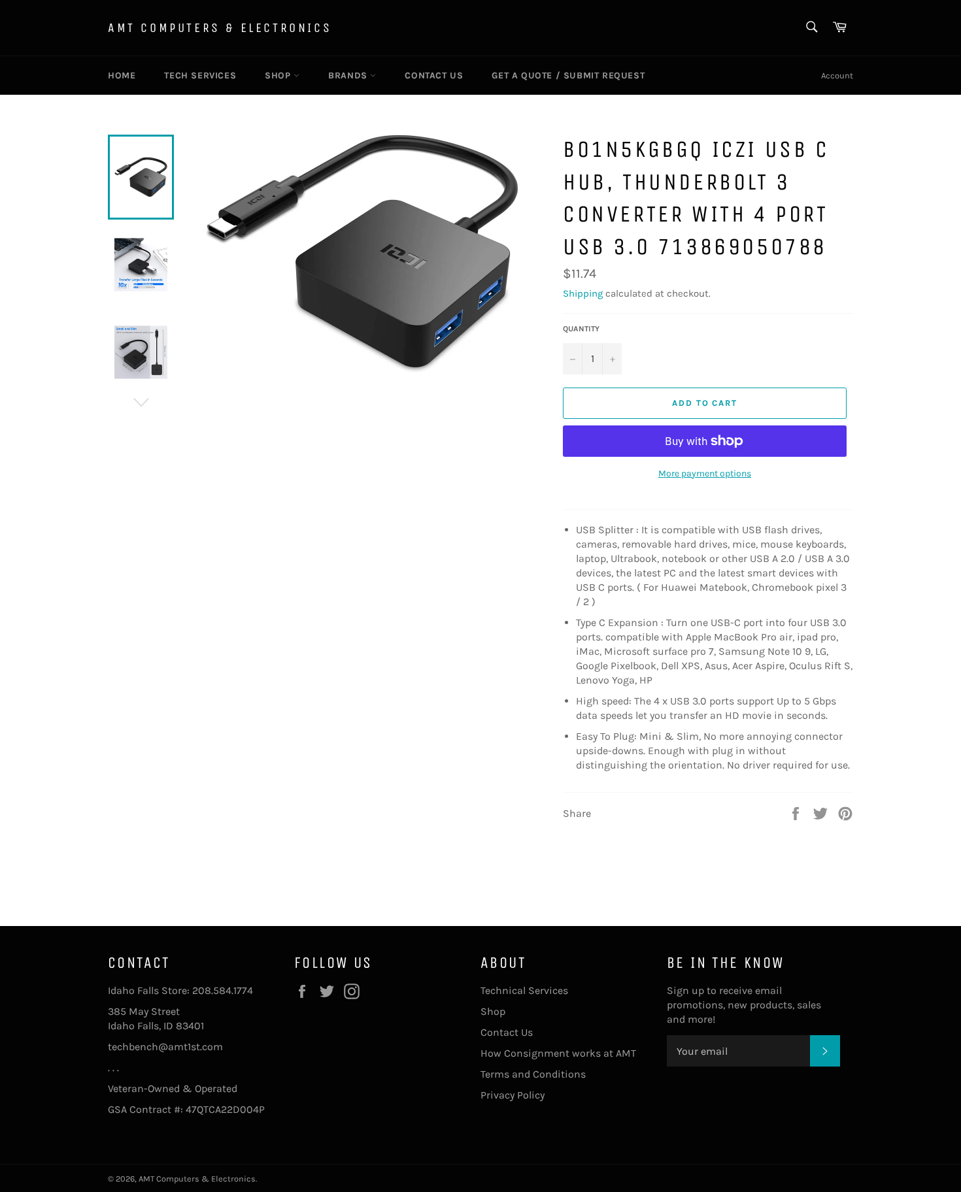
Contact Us (434, 75)
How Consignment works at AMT (558, 1053)
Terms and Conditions (533, 1074)
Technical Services (524, 990)
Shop (279, 75)
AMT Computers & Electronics (219, 27)
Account (837, 75)
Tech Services (200, 75)
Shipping (583, 293)
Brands (349, 75)
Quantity (581, 328)
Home (121, 75)
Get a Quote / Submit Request (568, 75)
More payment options (704, 473)
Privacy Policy (512, 1095)
